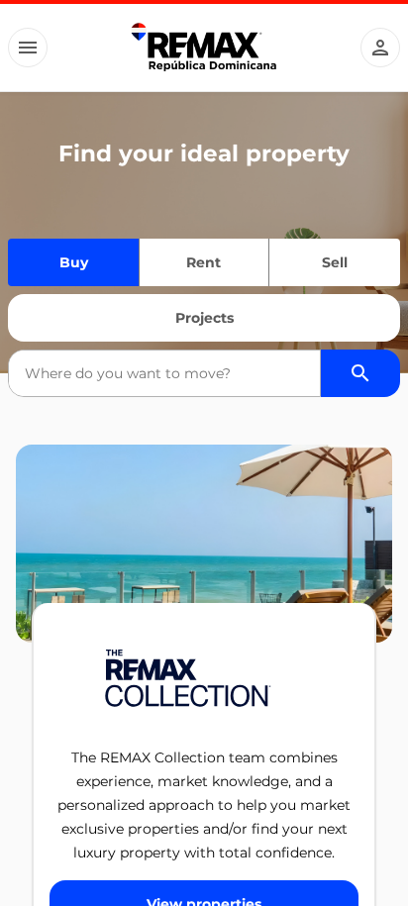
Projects (204, 318)
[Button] (28, 47)
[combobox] (164, 373)
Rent (203, 262)
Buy (73, 262)
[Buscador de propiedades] (360, 373)
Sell (335, 262)
